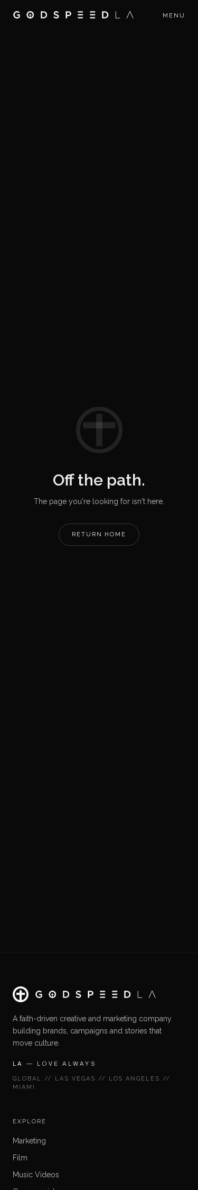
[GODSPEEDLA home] (73, 15)
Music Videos (36, 1174)
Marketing (29, 1141)
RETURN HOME (99, 534)
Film (20, 1158)
